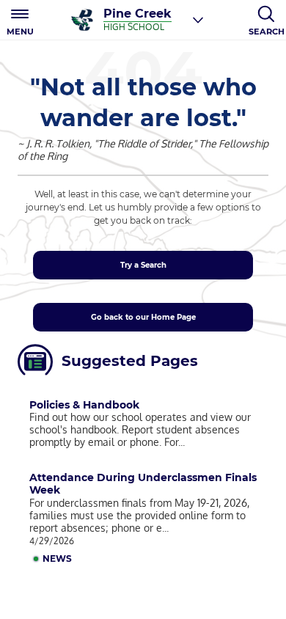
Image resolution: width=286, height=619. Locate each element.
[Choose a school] (198, 19)
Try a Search (143, 265)
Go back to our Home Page (143, 317)
